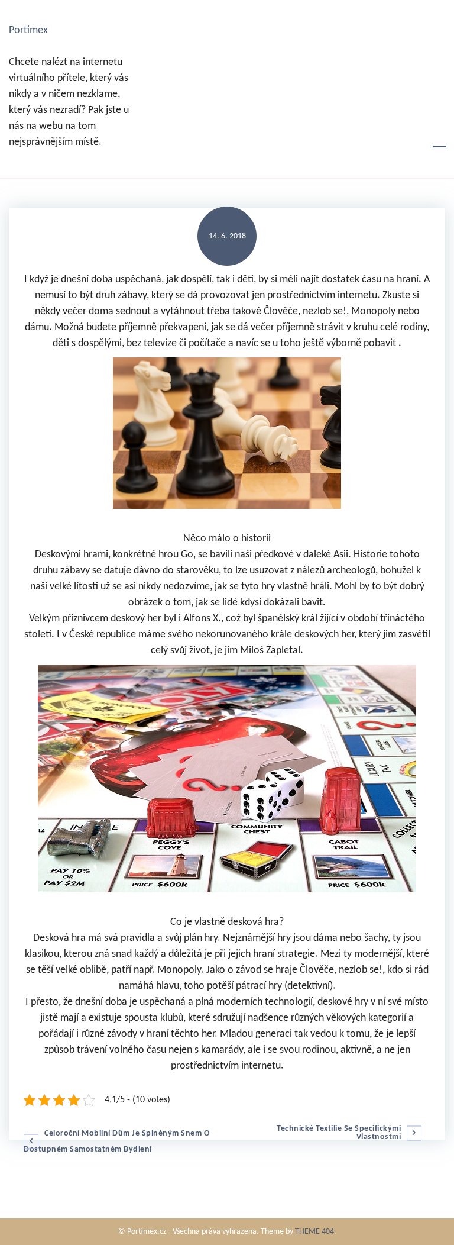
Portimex (28, 30)
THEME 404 (314, 1231)
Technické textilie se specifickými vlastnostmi (339, 1133)
